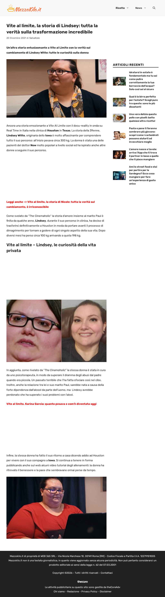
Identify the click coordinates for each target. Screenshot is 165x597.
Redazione (73, 591)
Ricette (120, 7)
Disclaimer (106, 591)
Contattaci (107, 572)
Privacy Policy (89, 591)
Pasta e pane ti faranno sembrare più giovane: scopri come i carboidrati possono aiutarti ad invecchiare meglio (144, 135)
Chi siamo (59, 591)
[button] (154, 8)
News (138, 7)
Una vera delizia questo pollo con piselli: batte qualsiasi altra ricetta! (143, 117)
